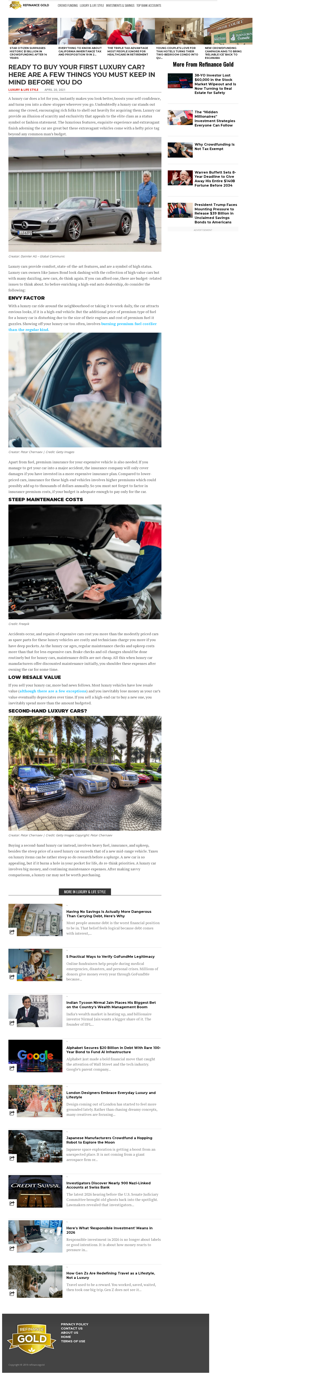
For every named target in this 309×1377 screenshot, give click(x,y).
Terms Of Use (73, 1341)
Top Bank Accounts (148, 5)
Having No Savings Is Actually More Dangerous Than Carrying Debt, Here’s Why (108, 914)
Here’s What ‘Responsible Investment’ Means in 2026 (109, 1230)
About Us (69, 1333)
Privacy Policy (74, 1324)
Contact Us (72, 1328)
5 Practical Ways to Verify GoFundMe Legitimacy (110, 957)
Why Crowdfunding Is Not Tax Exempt (215, 146)
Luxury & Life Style (92, 5)
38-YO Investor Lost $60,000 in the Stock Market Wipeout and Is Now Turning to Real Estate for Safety (215, 84)
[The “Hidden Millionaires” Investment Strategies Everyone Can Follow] (180, 124)
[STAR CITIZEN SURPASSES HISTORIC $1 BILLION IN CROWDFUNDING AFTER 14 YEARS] (32, 31)
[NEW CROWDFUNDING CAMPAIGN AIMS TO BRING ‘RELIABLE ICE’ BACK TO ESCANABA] (228, 31)
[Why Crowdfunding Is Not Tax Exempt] (180, 156)
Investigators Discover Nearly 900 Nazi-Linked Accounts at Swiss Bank (108, 1185)
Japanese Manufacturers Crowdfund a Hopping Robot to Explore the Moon (109, 1140)
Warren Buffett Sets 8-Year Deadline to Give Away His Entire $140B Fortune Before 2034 (215, 178)
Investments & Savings (120, 5)
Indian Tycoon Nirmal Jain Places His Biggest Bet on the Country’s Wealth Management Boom (111, 1005)
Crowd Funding (68, 5)
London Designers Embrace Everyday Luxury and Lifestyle (111, 1095)
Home (66, 1337)
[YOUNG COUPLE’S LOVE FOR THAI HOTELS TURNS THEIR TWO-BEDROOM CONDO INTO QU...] (179, 31)
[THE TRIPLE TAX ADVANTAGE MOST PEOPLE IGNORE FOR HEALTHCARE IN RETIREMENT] (130, 31)
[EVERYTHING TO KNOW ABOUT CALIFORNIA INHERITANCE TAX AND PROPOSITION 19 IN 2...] (81, 31)
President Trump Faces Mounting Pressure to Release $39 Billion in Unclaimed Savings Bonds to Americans (216, 213)
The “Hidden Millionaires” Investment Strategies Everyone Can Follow (215, 118)
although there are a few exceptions (53, 691)
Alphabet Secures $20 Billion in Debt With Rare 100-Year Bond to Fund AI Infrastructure (113, 1050)
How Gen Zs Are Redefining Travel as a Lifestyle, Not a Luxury (110, 1275)
